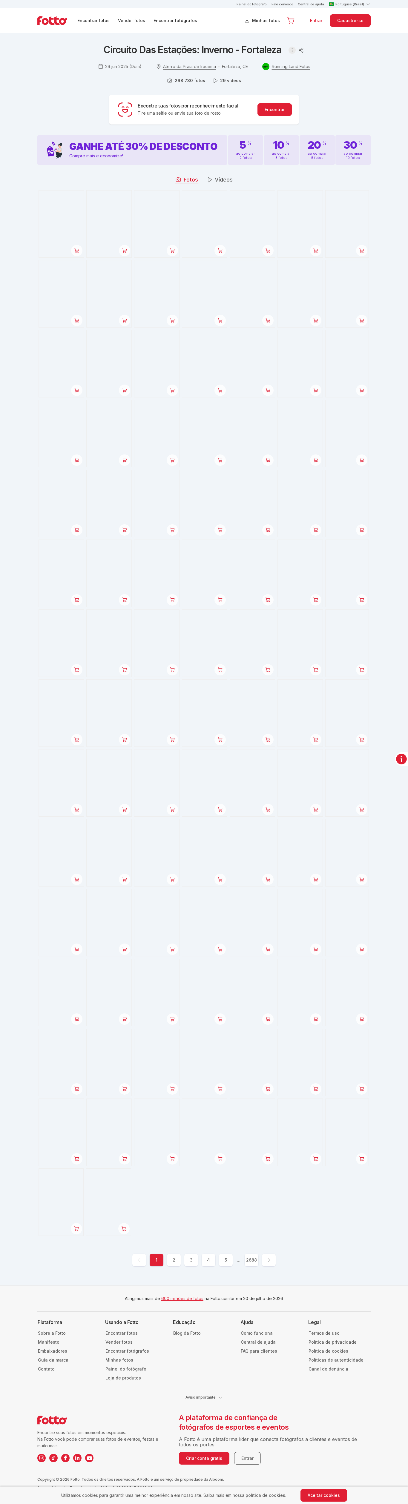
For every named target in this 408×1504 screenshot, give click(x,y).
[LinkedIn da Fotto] (77, 1458)
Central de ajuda (311, 4)
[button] (291, 20)
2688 (251, 1259)
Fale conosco (282, 4)
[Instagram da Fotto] (41, 1458)
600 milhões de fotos (182, 1298)
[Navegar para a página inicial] (57, 20)
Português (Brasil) (349, 4)
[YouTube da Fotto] (89, 1458)
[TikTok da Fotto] (53, 1458)
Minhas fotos (266, 20)
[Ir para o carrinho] (291, 20)
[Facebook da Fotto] (65, 1458)
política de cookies (265, 1495)
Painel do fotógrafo (252, 4)
